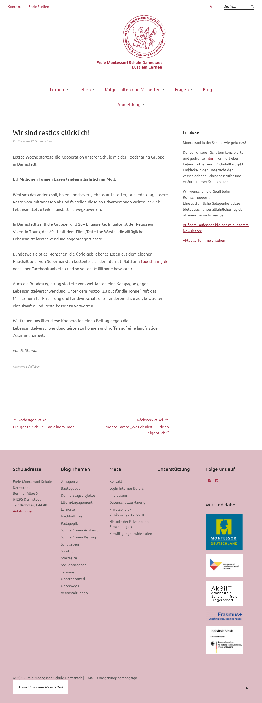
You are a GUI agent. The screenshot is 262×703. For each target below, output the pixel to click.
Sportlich (68, 551)
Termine (67, 571)
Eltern (48, 141)
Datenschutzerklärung (127, 502)
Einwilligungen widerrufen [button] (130, 533)
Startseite (69, 557)
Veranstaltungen (74, 592)
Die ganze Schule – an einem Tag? (43, 423)
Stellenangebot (73, 564)
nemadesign (127, 677)
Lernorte (68, 509)
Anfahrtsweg (23, 510)
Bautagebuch (71, 488)
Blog (207, 89)
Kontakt (14, 6)
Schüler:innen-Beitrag (78, 537)
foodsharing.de (154, 261)
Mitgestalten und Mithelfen (133, 89)
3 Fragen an (70, 481)
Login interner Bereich (127, 488)
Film (209, 158)
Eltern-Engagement (77, 502)
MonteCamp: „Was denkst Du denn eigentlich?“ (137, 426)
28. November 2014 (25, 141)
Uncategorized (73, 578)
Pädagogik (69, 523)
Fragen (182, 89)
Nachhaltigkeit (73, 516)
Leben (84, 89)
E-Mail (90, 677)
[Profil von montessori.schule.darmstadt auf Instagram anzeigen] (217, 482)
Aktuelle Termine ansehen (204, 240)
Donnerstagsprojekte (78, 495)
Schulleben (32, 366)
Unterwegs (70, 585)
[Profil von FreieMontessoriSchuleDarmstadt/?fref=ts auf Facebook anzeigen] (209, 482)
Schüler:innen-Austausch (81, 530)
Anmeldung (129, 104)
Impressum (118, 495)
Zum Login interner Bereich (210, 6)
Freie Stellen (38, 6)
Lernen (57, 89)
